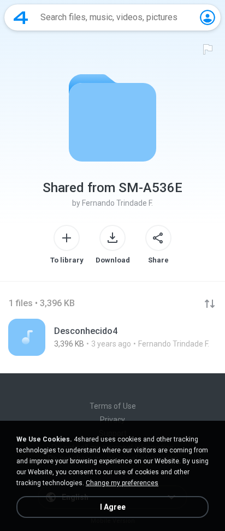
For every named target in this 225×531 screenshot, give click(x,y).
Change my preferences (122, 483)
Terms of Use (113, 406)
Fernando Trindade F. (117, 203)
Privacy (112, 419)
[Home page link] (21, 17)
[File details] (112, 337)
